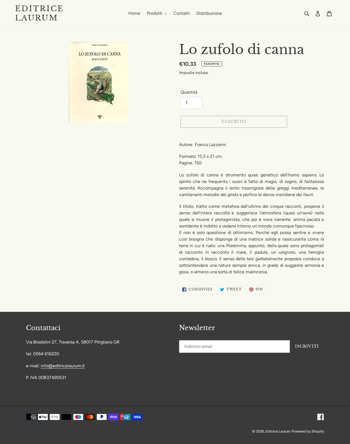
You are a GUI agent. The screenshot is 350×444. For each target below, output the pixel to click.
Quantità (188, 92)
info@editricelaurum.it (63, 365)
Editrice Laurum (39, 13)
